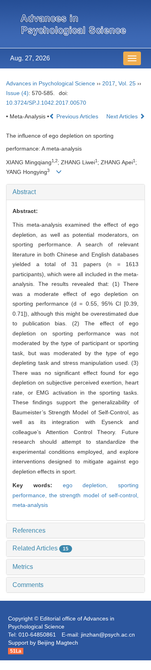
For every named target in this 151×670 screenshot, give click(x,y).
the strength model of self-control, (94, 495)
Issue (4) (17, 93)
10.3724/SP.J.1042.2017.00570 (46, 102)
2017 (108, 83)
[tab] (75, 192)
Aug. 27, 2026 (30, 58)
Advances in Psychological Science (50, 83)
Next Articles (122, 116)
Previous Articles (77, 116)
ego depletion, (90, 485)
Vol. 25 (127, 83)
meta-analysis (30, 505)
